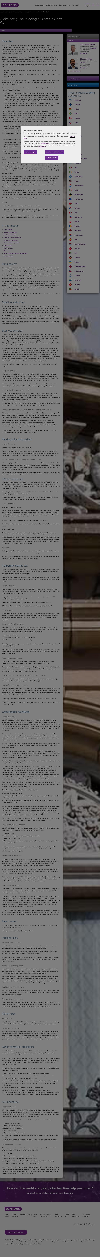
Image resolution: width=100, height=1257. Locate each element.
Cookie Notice (42, 146)
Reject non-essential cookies (54, 152)
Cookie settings (30, 152)
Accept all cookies (52, 157)
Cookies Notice (45, 143)
